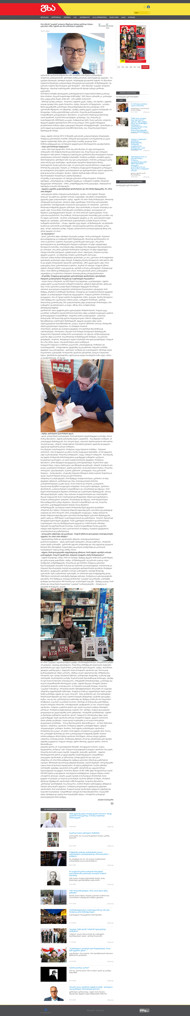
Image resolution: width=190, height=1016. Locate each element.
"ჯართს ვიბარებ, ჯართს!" (79, 968)
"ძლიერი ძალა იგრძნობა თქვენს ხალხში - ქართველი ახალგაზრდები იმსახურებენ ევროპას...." (91, 988)
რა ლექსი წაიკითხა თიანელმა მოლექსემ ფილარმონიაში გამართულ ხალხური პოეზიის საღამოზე (87, 873)
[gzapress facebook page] (148, 6)
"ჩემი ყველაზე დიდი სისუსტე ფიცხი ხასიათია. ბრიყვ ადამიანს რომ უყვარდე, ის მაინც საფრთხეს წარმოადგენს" (90, 816)
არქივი (145, 67)
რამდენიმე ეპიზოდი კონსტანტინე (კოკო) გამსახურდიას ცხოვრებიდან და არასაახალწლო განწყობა (89, 854)
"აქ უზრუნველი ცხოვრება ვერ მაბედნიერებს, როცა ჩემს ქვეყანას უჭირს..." (90, 949)
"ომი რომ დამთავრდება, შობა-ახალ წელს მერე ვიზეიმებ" (88, 892)
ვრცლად (110, 826)
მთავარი (44, 17)
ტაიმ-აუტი (114, 17)
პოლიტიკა (56, 17)
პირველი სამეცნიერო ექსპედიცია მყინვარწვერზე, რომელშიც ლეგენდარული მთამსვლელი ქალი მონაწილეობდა (139, 144)
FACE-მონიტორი (100, 17)
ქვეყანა (67, 17)
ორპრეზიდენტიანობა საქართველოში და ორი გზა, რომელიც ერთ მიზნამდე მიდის (89, 911)
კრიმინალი (84, 17)
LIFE (75, 17)
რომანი (131, 17)
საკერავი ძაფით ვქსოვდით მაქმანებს (84, 833)
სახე (123, 17)
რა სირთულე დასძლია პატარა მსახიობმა (139, 105)
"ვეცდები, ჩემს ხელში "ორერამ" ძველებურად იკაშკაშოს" (87, 930)
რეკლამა (100, 1010)
